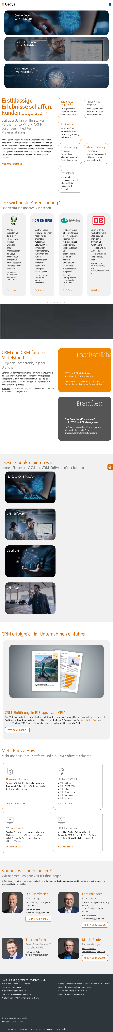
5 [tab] (60, 302)
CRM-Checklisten (67, 792)
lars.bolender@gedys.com (93, 918)
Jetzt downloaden (17, 729)
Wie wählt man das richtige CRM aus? (16, 991)
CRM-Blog (64, 789)
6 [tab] (64, 302)
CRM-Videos (65, 783)
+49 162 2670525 (32, 951)
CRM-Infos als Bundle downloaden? (72, 994)
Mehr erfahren (20, 54)
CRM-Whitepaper (67, 795)
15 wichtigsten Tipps (88, 720)
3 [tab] (54, 302)
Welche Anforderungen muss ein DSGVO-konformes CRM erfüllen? (84, 984)
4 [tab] (57, 302)
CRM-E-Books (66, 798)
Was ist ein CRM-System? (12, 987)
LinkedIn (3, 1006)
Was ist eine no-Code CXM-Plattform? (16, 984)
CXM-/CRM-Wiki (67, 786)
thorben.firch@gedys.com (36, 954)
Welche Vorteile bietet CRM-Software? (17, 994)
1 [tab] (47, 302)
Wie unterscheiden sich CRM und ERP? (73, 991)
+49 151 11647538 (32, 909)
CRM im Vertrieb (35, 372)
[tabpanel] (14, 254)
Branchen (6, 388)
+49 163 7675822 (89, 948)
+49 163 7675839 (89, 915)
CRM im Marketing (21, 378)
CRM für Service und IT (28, 381)
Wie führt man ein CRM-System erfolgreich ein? (20, 998)
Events (41, 835)
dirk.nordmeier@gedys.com (37, 912)
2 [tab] (51, 302)
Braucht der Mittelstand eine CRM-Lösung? (75, 987)
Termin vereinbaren (38, 918)
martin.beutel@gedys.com (93, 951)
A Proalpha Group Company (12, 1021)
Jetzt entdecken (20, 28)
